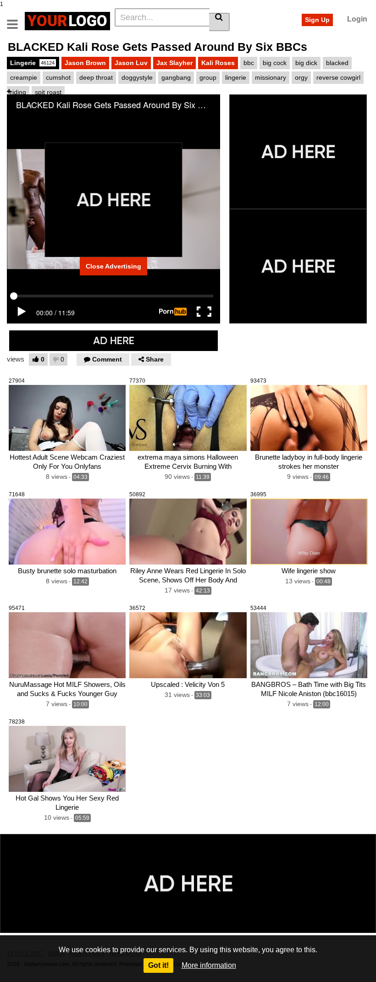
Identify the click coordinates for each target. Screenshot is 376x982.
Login (357, 19)
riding (18, 92)
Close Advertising (113, 266)
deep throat (96, 77)
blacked (337, 62)
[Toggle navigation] (16, 20)
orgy (301, 77)
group (207, 77)
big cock (275, 62)
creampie (23, 77)
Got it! (158, 965)
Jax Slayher (174, 62)
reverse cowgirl (338, 77)
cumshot (58, 77)
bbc (248, 62)
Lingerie (32, 62)
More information (209, 965)
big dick (306, 62)
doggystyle (137, 77)
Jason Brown (85, 62)
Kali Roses (218, 62)
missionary (270, 77)
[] (219, 22)
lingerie (235, 77)
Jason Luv (131, 62)
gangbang (176, 77)
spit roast (48, 92)
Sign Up (317, 19)
